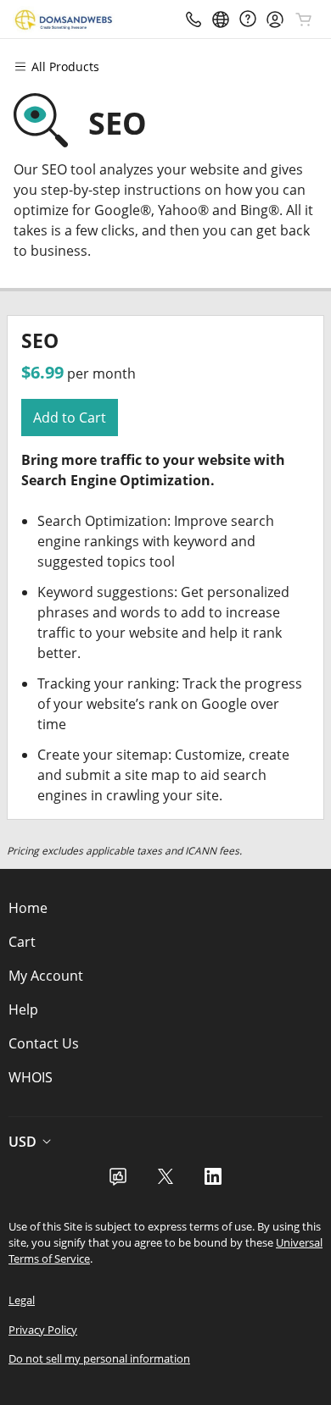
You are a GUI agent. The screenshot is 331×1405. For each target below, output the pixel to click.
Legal (21, 1300)
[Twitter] (165, 1181)
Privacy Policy (42, 1329)
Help (23, 1009)
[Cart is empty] (304, 19)
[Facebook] (118, 1181)
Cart (22, 941)
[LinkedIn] (213, 1181)
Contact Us (43, 1043)
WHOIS (30, 1077)
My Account (45, 975)
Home (28, 908)
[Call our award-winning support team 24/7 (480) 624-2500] (247, 19)
